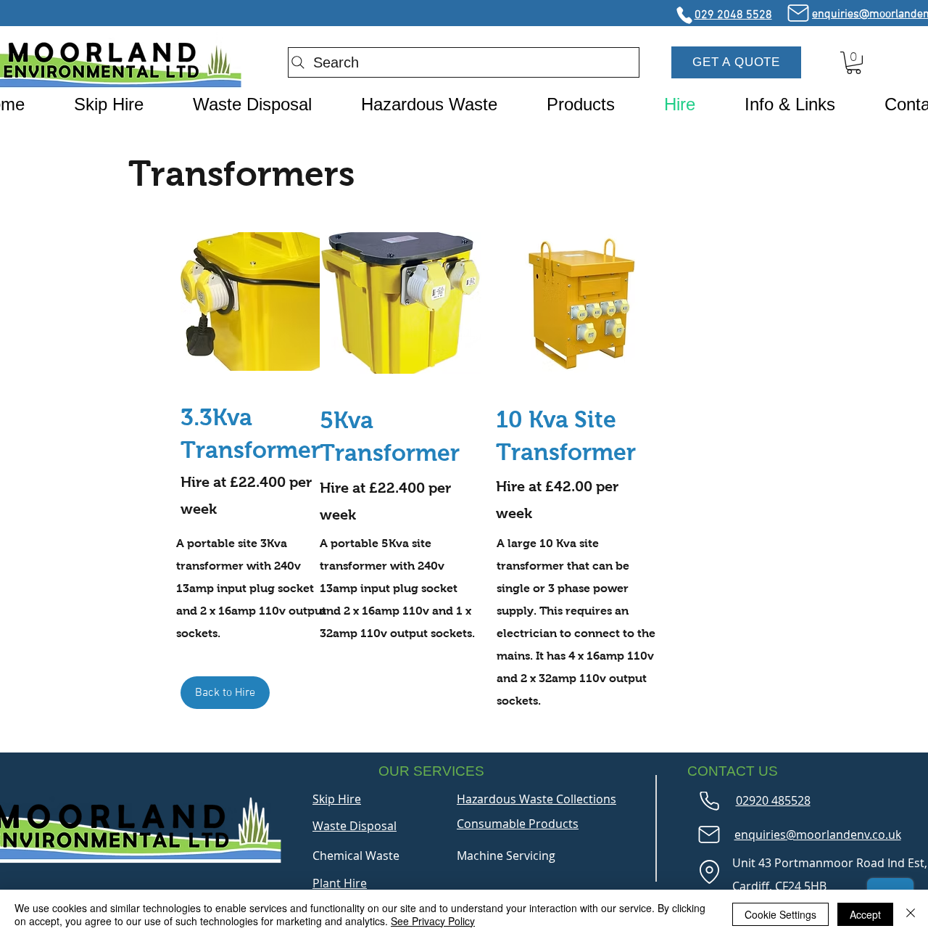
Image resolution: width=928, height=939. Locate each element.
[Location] (709, 872)
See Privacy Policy (433, 921)
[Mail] (798, 13)
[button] (736, 62)
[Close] (910, 914)
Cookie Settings (780, 914)
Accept (865, 914)
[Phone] (684, 16)
